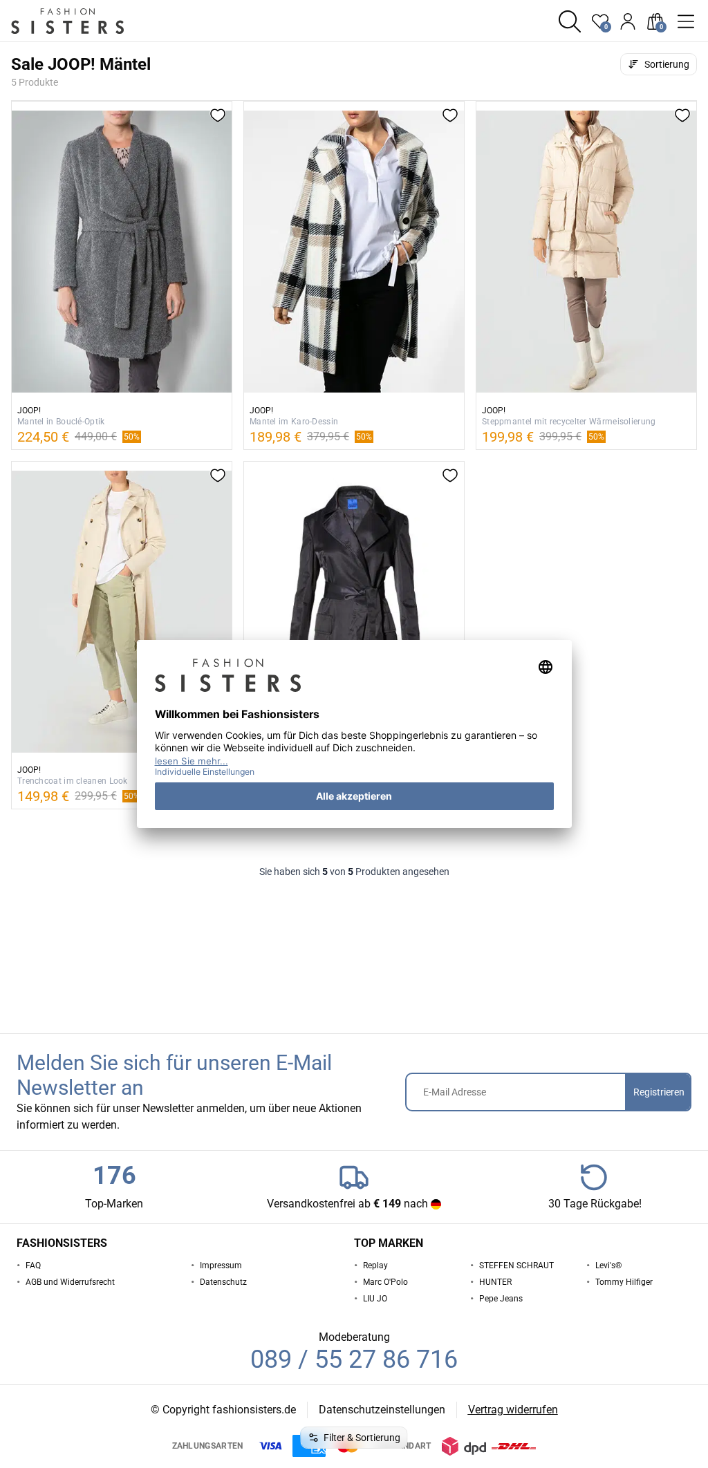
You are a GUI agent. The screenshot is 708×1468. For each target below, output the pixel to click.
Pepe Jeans (501, 1299)
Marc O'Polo (385, 1282)
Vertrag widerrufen (513, 1409)
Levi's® (608, 1265)
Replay (375, 1265)
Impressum (221, 1265)
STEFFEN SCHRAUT (516, 1265)
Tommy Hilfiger (624, 1282)
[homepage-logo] (84, 21)
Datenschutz (223, 1282)
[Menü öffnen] (686, 21)
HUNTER (495, 1282)
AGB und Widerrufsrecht (70, 1282)
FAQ (33, 1265)
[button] (570, 21)
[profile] (628, 21)
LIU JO (375, 1299)
